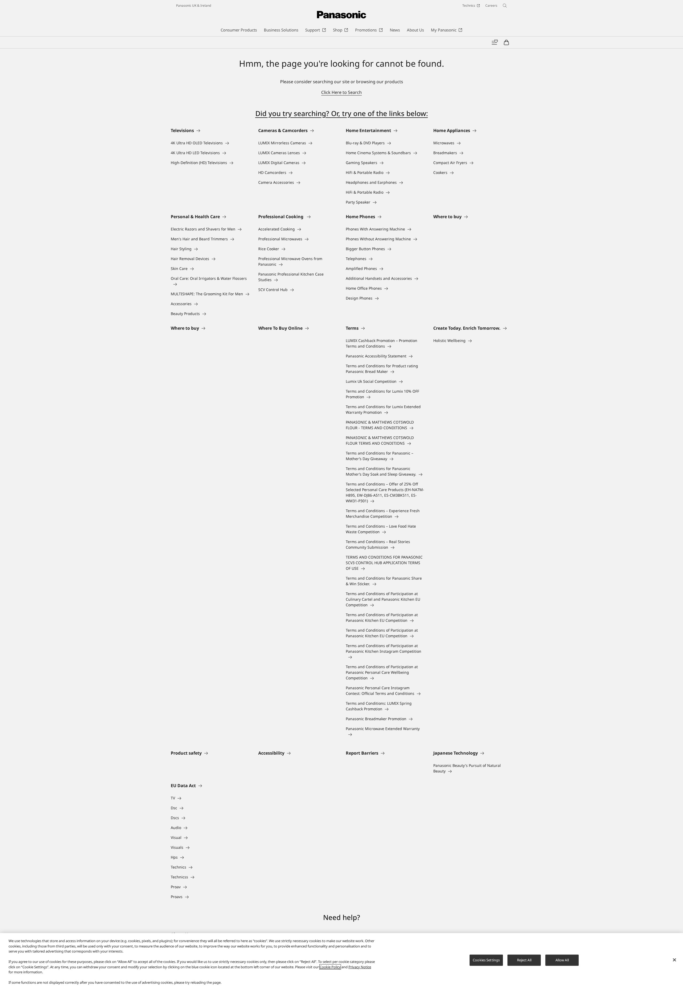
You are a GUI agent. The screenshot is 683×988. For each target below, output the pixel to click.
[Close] (674, 960)
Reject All (524, 960)
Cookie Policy (330, 967)
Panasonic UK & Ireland (193, 5)
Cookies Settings (486, 960)
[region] (341, 960)
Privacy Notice (359, 967)
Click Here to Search (341, 92)
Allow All (562, 960)
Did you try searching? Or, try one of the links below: (341, 113)
